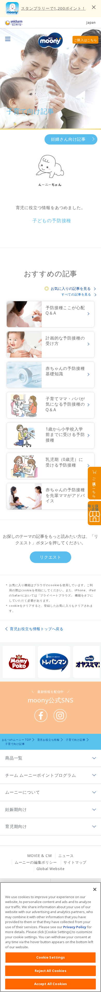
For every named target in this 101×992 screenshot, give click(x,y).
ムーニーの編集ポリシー (36, 862)
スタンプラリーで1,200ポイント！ (53, 8)
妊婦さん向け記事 (68, 139)
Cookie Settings (50, 957)
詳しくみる (50, 314)
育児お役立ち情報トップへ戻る (36, 628)
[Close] (94, 889)
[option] (19, 662)
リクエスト (50, 557)
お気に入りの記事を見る (71, 288)
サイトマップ (74, 862)
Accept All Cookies (50, 983)
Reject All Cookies (50, 970)
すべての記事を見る (76, 294)
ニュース (66, 855)
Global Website (51, 868)
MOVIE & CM (39, 855)
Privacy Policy (74, 927)
